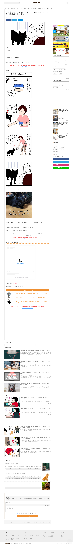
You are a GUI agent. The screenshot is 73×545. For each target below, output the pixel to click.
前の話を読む (15, 233)
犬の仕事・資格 (6, 539)
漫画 (6, 345)
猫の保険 (31, 538)
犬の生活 (17, 536)
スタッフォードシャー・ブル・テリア (59, 69)
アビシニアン (56, 87)
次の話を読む (40, 233)
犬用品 (5, 538)
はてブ (21, 19)
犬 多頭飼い (44, 532)
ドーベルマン (65, 57)
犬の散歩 (5, 536)
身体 (67, 145)
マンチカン (65, 82)
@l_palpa (15, 283)
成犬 (54, 145)
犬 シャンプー (45, 538)
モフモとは (30, 543)
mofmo (36, 3)
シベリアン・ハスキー (57, 57)
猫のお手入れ (37, 535)
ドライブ (61, 149)
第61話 (9, 50)
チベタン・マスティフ (57, 75)
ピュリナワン (62, 532)
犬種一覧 (67, 64)
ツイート (15, 19)
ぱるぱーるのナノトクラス (12, 281)
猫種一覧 (67, 89)
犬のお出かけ (12, 536)
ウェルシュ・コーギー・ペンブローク (59, 60)
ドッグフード (53, 538)
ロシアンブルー (56, 85)
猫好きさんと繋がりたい (23, 345)
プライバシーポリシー (22, 543)
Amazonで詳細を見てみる (27, 66)
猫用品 (37, 536)
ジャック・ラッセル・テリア (58, 71)
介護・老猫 (25, 538)
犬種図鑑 (67, 78)
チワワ (61, 73)
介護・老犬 (12, 538)
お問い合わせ (13, 543)
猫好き (30, 345)
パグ (54, 62)
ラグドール (62, 85)
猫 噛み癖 (52, 533)
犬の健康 (5, 535)
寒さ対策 (63, 147)
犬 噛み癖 (44, 533)
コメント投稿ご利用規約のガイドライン (24, 513)
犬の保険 (17, 538)
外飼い (59, 145)
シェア (9, 19)
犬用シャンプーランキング (64, 538)
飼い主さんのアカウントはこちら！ (13, 51)
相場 (54, 147)
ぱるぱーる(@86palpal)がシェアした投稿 (21, 277)
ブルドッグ (55, 73)
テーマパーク (56, 149)
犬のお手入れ (18, 535)
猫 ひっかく (44, 535)
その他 (38, 345)
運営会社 (27, 543)
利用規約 (16, 543)
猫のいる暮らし (15, 345)
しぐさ (63, 145)
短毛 (34, 345)
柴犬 (58, 62)
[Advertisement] (27, 324)
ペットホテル (56, 151)
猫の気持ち (31, 535)
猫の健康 (25, 535)
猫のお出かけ (26, 536)
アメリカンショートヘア (54, 536)
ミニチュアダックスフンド (47, 536)
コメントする (27, 516)
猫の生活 (31, 536)
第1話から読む (28, 235)
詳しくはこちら (27, 239)
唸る (58, 147)
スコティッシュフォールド (58, 82)
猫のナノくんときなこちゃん (12, 48)
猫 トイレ (61, 533)
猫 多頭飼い (53, 532)
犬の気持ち (12, 535)
